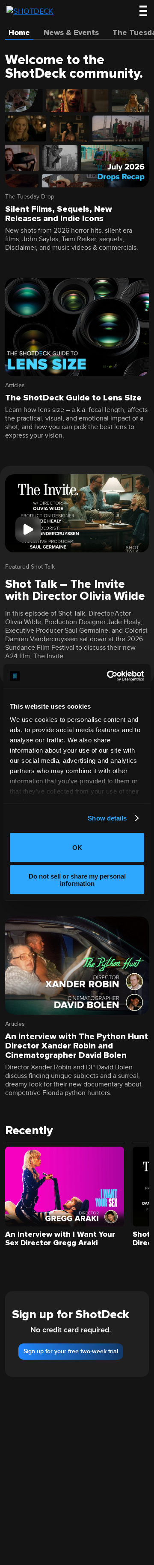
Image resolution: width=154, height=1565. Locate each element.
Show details (107, 818)
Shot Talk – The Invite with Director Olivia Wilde (75, 590)
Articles (15, 385)
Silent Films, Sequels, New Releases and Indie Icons (58, 213)
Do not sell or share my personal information (77, 880)
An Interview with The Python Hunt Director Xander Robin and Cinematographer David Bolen (76, 1046)
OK (77, 847)
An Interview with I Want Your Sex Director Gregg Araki (60, 1238)
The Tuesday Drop (29, 196)
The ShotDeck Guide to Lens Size (73, 398)
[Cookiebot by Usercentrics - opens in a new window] (108, 676)
